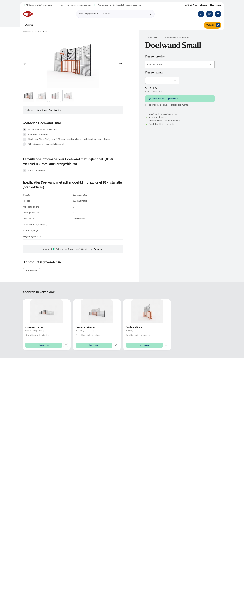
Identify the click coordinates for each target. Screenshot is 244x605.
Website (210, 25)
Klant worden (215, 5)
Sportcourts (31, 271)
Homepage (27, 31)
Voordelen (42, 110)
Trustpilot (98, 249)
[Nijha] (28, 14)
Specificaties (55, 110)
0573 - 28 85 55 (191, 5)
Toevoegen (44, 345)
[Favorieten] (201, 14)
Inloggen (203, 5)
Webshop (29, 25)
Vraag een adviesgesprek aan (165, 99)
